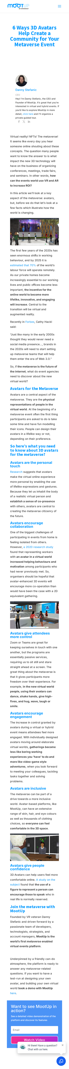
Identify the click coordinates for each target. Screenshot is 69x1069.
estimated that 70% (23, 265)
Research (16, 471)
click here (28, 114)
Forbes (29, 321)
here (13, 993)
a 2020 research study (38, 547)
